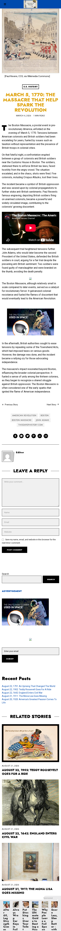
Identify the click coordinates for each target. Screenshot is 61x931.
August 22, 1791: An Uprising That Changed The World (28, 686)
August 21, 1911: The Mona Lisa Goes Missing (24, 696)
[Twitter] (27, 436)
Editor (20, 452)
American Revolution (24, 415)
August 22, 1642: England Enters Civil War (22, 692)
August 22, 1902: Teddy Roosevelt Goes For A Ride (26, 689)
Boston (45, 415)
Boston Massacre (22, 420)
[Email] (46, 436)
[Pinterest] (33, 436)
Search (5, 574)
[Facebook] (15, 436)
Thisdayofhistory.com (30, 424)
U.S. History (30, 86)
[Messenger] (21, 436)
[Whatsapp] (40, 436)
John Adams (42, 420)
